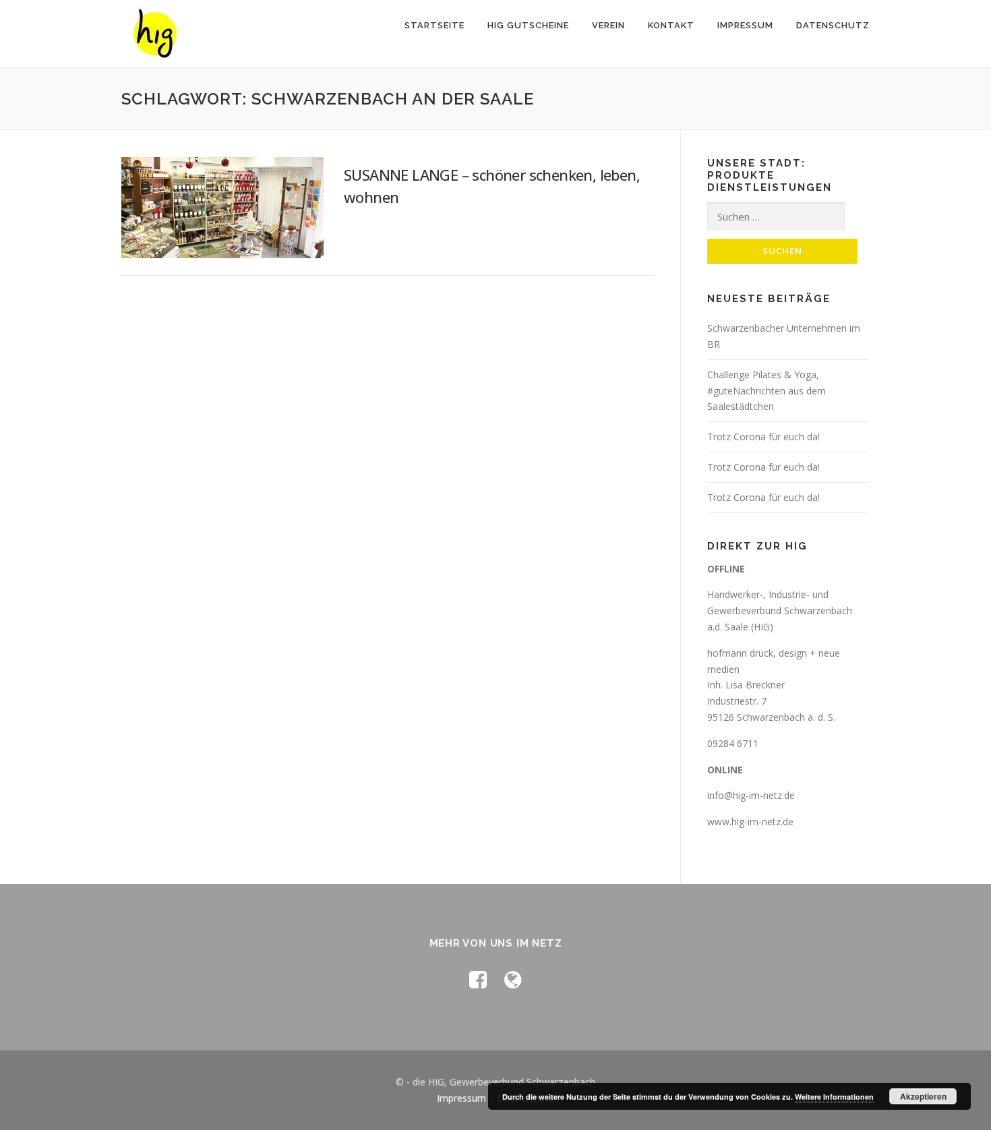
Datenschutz (833, 25)
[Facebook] (478, 979)
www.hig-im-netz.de (750, 821)
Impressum (745, 25)
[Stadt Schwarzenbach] (513, 979)
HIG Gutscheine (528, 25)
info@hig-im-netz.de (751, 795)
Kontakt (671, 25)
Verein (608, 25)
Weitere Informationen (834, 1097)
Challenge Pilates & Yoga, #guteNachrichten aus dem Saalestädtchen (766, 390)
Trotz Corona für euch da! (763, 436)
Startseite (434, 25)
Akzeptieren (923, 1096)
